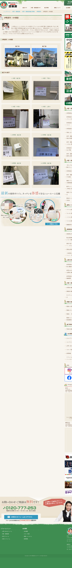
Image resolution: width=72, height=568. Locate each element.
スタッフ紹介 (27, 533)
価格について (57, 7)
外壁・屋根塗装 (5, 533)
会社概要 (26, 531)
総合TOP (25, 7)
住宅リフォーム (5, 536)
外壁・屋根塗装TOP (35, 7)
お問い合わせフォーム (7, 531)
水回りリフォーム (6, 538)
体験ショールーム (28, 536)
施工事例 (46, 7)
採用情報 (26, 538)
